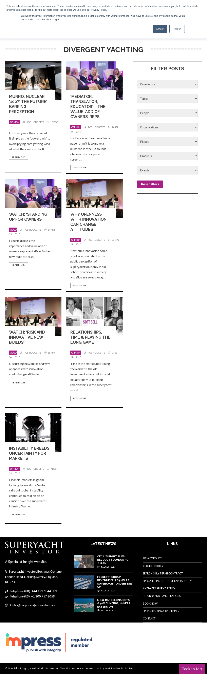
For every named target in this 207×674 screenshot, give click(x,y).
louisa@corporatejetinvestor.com (32, 605)
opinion (14, 122)
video (13, 229)
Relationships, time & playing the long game (90, 337)
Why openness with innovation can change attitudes (88, 222)
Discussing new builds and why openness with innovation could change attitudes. (29, 369)
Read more (18, 157)
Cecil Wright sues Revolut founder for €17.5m (113, 560)
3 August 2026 (108, 590)
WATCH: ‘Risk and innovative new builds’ (27, 337)
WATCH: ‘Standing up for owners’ (28, 217)
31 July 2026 (107, 610)
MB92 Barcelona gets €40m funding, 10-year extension (113, 603)
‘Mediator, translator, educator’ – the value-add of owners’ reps (88, 106)
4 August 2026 (108, 567)
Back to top (192, 669)
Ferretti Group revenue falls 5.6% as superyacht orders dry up (114, 581)
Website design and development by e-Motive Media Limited (96, 668)
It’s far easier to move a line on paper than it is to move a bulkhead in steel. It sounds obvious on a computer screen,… (90, 148)
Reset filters (150, 184)
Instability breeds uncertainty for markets (29, 453)
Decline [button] (177, 28)
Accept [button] (160, 28)
